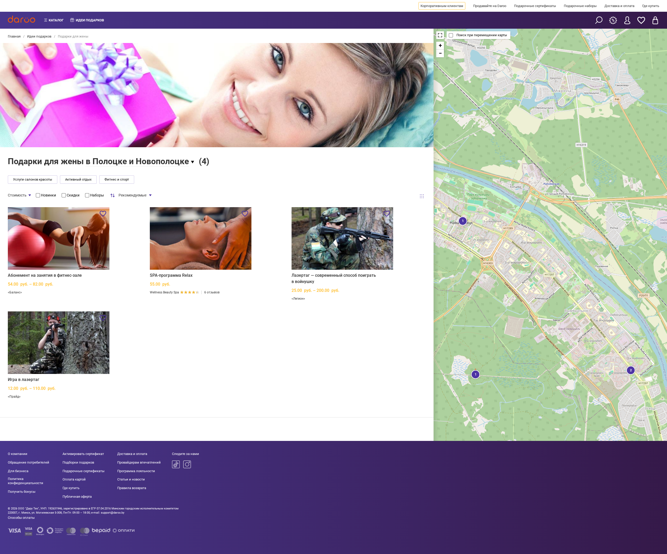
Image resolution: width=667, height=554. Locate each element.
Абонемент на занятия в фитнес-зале (45, 275)
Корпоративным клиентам (442, 6)
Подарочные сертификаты (535, 6)
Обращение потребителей (28, 462)
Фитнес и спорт (116, 179)
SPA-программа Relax (171, 275)
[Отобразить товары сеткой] (422, 196)
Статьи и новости (131, 479)
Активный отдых (78, 179)
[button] (462, 220)
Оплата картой (74, 479)
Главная (14, 36)
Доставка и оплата (619, 6)
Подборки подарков (78, 462)
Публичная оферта (77, 496)
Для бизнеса (18, 471)
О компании (17, 454)
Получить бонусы (21, 492)
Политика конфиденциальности (25, 481)
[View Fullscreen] (440, 35)
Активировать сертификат (83, 454)
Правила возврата (131, 488)
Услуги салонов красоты (32, 179)
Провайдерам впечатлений (139, 462)
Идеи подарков (39, 36)
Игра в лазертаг (23, 379)
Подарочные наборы (580, 6)
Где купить (650, 6)
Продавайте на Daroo (489, 6)
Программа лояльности (136, 471)
